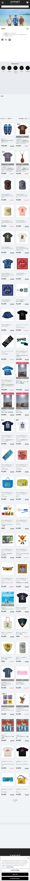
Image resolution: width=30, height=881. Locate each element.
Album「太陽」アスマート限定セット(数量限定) (22, 382)
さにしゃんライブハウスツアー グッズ (22, 325)
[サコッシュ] (22, 779)
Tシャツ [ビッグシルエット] (22, 764)
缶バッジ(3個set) (19, 301)
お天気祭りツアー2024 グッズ (7, 762)
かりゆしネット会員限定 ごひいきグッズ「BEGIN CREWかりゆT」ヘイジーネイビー (7, 169)
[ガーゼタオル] (7, 779)
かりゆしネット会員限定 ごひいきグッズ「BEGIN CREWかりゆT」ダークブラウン (22, 142)
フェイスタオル (4, 354)
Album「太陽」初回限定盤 (7, 412)
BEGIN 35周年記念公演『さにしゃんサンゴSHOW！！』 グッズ (22, 352)
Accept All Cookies (15, 878)
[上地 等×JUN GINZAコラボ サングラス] (22, 341)
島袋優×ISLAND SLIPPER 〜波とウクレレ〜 (7, 141)
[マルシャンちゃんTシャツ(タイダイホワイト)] (22, 237)
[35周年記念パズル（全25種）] (22, 568)
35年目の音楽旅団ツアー (6, 194)
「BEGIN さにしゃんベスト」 (7, 609)
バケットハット (4, 326)
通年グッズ (3, 139)
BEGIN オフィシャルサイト (10, 33)
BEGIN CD (18, 380)
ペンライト (18, 524)
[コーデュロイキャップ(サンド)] (7, 211)
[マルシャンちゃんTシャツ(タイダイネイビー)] (7, 263)
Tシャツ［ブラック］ (20, 327)
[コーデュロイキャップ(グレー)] (22, 184)
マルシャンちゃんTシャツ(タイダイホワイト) (22, 249)
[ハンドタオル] (22, 455)
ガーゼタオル (4, 792)
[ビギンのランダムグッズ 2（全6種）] (7, 510)
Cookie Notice (10, 867)
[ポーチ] (22, 482)
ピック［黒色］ (19, 634)
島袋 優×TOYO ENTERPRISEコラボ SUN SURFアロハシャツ (7, 386)
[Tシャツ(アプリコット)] (22, 211)
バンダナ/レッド (19, 275)
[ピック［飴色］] (7, 647)
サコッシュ (18, 792)
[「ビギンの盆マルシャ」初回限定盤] (7, 725)
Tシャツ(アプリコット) (21, 222)
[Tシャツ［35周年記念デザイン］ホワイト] (22, 426)
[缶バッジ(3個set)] (22, 290)
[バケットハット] (7, 315)
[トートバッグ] (7, 482)
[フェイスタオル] (7, 341)
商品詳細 (12, 146)
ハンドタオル (19, 469)
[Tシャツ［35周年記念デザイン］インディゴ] (7, 426)
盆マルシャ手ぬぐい (20, 683)
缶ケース (18, 658)
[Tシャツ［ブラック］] (22, 315)
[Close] (28, 858)
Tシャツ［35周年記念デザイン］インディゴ (7, 440)
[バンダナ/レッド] (22, 263)
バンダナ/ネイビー (5, 301)
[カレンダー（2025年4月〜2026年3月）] (7, 539)
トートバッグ (4, 496)
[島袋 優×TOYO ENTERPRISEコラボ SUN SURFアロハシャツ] (7, 370)
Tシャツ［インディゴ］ (21, 609)
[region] (15, 868)
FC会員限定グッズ (20, 139)
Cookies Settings (15, 870)
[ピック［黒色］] (22, 622)
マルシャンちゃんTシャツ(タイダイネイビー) (7, 275)
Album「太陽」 (19, 412)
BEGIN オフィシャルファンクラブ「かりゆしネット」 (16, 34)
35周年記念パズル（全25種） (22, 582)
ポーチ (17, 496)
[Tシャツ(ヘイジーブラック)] (7, 237)
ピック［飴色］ (4, 658)
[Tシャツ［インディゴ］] (22, 597)
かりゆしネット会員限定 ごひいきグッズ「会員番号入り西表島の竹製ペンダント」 (22, 169)
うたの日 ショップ (8, 36)
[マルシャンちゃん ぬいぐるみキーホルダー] (22, 539)
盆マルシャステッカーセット (7, 710)
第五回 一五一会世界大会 (21, 607)
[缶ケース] (22, 647)
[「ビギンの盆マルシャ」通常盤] (22, 725)
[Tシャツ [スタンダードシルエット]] (7, 751)
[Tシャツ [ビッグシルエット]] (22, 751)
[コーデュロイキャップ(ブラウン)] (7, 184)
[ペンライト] (22, 510)
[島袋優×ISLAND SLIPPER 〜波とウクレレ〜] (7, 129)
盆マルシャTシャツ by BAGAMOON (6, 684)
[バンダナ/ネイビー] (7, 290)
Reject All (15, 874)
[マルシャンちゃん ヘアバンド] (7, 568)
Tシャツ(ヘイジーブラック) (7, 248)
